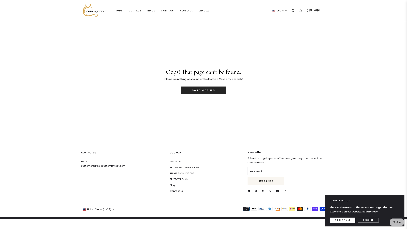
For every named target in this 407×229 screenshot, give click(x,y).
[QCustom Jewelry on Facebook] (250, 191)
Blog (172, 185)
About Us (175, 161)
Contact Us (176, 191)
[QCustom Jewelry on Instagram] (271, 191)
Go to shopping (203, 90)
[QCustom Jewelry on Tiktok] (285, 191)
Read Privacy (370, 211)
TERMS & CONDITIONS (182, 173)
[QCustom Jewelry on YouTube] (278, 191)
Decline (368, 220)
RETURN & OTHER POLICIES (184, 167)
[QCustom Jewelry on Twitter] (257, 191)
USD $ (280, 10)
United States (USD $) (99, 209)
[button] (293, 11)
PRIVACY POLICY (179, 179)
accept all (343, 220)
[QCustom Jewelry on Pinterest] (264, 191)
